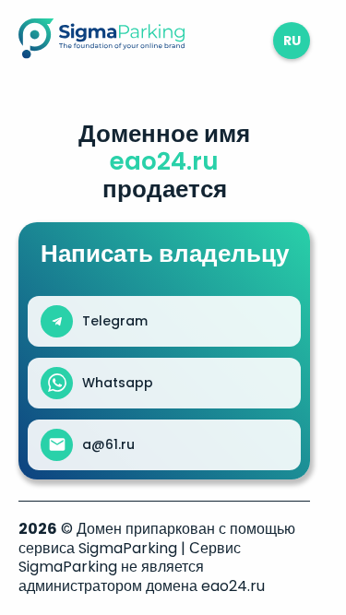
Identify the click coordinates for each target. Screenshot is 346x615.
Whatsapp (117, 382)
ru (292, 40)
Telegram (115, 320)
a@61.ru (108, 444)
